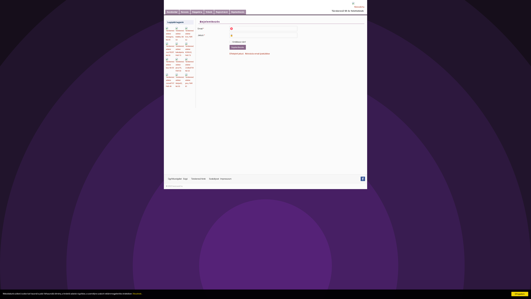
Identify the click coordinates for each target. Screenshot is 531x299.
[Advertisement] (180, 132)
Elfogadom (520, 294)
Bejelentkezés (237, 12)
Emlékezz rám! (239, 42)
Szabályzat (214, 179)
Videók (209, 12)
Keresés (185, 12)
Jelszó (201, 35)
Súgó (185, 179)
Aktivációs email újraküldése (257, 54)
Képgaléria (197, 12)
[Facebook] (363, 179)
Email (201, 29)
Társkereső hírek (198, 179)
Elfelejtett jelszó (237, 54)
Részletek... (138, 294)
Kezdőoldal (172, 12)
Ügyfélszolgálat (175, 179)
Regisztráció (222, 12)
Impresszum (225, 179)
